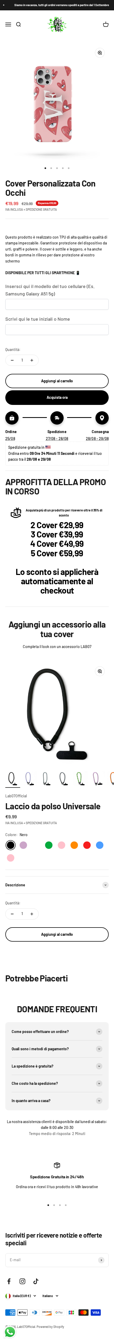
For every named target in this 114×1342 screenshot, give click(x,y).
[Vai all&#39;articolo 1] (12, 779)
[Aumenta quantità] (31, 360)
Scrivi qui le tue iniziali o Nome (37, 319)
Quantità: (12, 349)
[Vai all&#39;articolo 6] (97, 779)
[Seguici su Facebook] (8, 1281)
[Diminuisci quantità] (12, 360)
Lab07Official (16, 796)
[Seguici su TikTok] (36, 1281)
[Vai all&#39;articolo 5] (80, 779)
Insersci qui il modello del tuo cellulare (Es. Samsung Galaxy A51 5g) (50, 290)
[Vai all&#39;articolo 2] (29, 779)
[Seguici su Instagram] (22, 1281)
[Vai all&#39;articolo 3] (46, 779)
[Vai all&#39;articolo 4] (63, 779)
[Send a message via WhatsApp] (10, 1332)
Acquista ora (57, 397)
